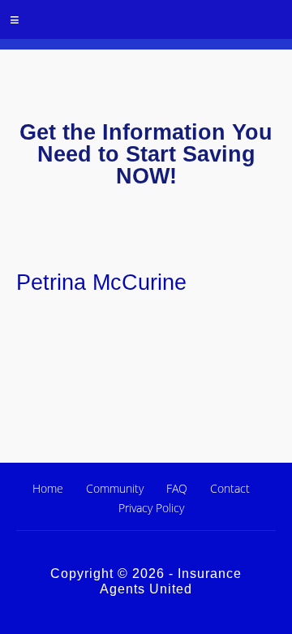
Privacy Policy (151, 507)
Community (115, 488)
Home (47, 488)
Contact (230, 488)
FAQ (176, 488)
